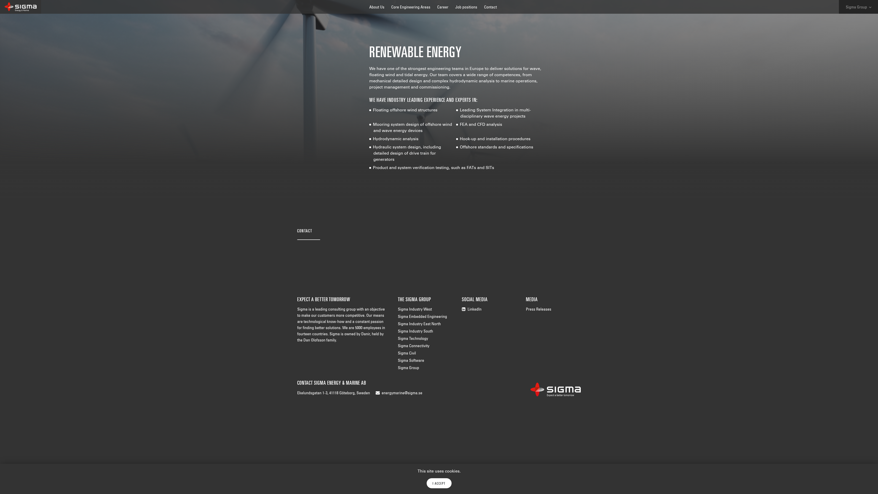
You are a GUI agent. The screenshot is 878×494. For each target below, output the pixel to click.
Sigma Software (411, 361)
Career (442, 7)
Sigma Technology (413, 339)
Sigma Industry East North (419, 324)
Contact (490, 7)
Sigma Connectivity (413, 346)
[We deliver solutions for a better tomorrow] (20, 7)
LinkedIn (475, 310)
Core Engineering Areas (410, 7)
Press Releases (538, 310)
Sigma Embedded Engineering (422, 317)
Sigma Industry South (415, 332)
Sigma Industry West (415, 310)
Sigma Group (859, 7)
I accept (439, 484)
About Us (376, 7)
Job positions (466, 7)
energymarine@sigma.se (402, 393)
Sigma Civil (407, 354)
